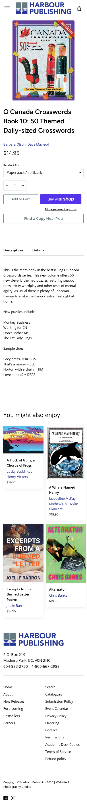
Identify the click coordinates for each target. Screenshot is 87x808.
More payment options (61, 209)
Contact (51, 730)
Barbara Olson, (15, 144)
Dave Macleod (38, 144)
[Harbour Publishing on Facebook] (5, 798)
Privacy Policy (55, 716)
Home (8, 687)
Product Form (12, 165)
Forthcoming (13, 708)
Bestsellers (11, 716)
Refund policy (55, 758)
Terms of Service (58, 751)
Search (50, 687)
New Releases (13, 701)
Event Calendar (56, 708)
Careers (9, 723)
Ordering (52, 723)
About (7, 694)
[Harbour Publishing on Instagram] (13, 798)
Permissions (54, 737)
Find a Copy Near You (43, 218)
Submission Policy (59, 701)
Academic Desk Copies (62, 744)
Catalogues (53, 694)
